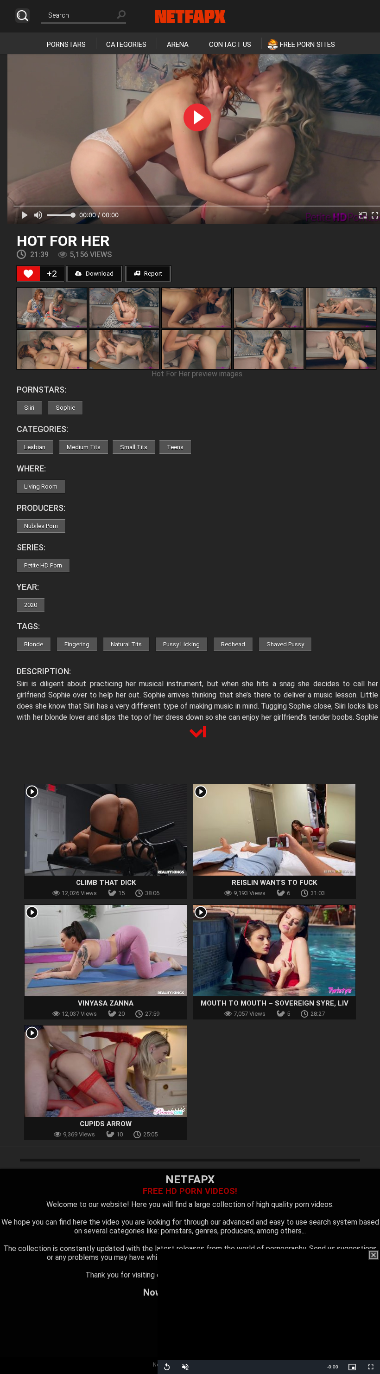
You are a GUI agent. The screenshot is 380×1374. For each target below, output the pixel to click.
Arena (178, 44)
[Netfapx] (190, 16)
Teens (175, 447)
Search (22, 15)
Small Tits (133, 447)
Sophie (65, 407)
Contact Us (230, 44)
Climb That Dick (106, 882)
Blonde (33, 644)
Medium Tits (84, 447)
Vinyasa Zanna (105, 1003)
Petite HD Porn (43, 565)
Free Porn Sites (307, 44)
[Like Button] (28, 273)
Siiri (29, 407)
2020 (30, 604)
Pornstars (66, 44)
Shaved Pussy (285, 644)
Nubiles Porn (41, 526)
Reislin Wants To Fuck (274, 882)
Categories (126, 44)
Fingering (76, 644)
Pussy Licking (181, 644)
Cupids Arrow (106, 1124)
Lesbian (34, 447)
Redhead (233, 644)
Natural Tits (126, 644)
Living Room (40, 486)
